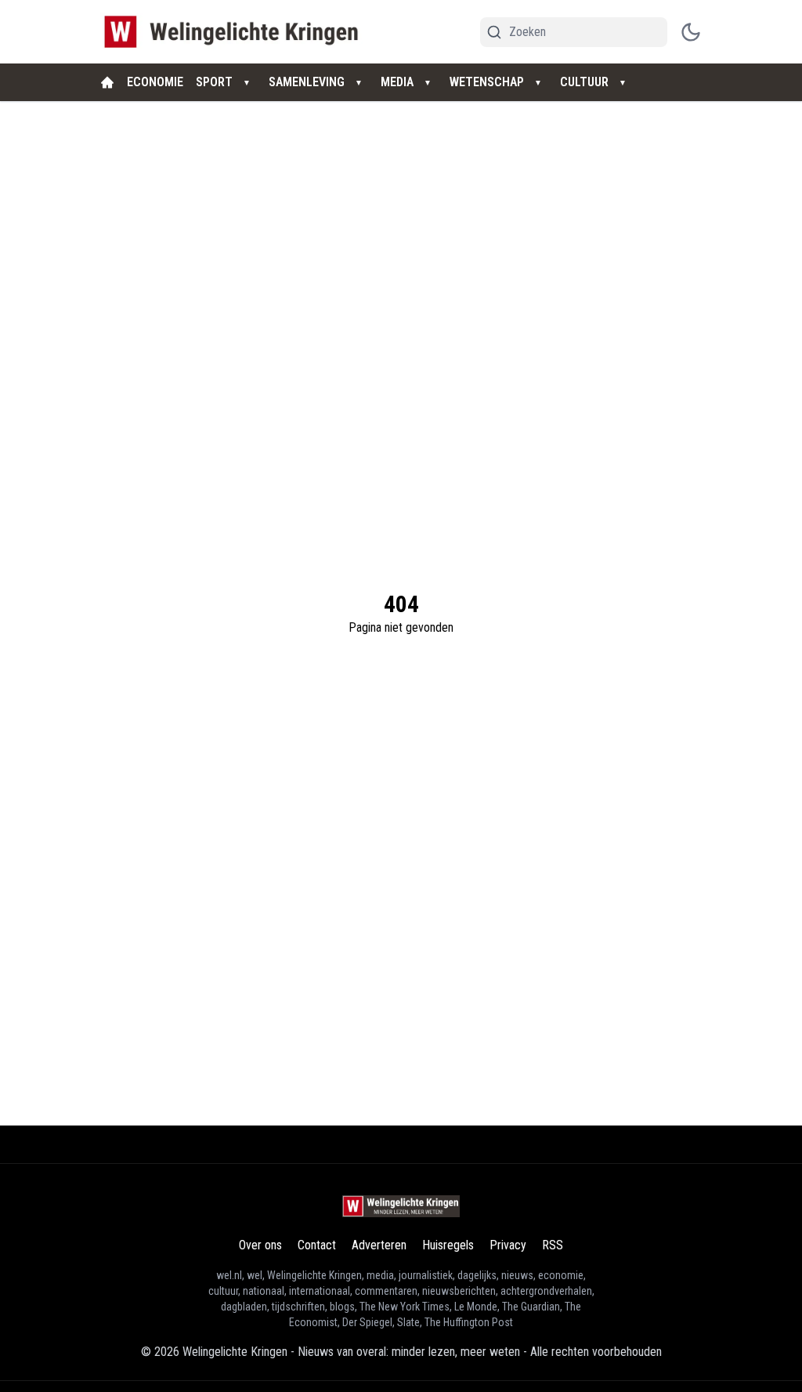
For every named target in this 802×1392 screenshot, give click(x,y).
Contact (317, 1245)
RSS (552, 1245)
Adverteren (379, 1245)
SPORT (214, 81)
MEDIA (397, 81)
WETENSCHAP (487, 81)
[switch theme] (691, 32)
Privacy (508, 1245)
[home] (107, 82)
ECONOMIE (155, 81)
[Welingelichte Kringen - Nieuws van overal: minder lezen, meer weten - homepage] (235, 32)
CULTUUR (584, 81)
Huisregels (448, 1245)
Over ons (260, 1245)
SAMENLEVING (307, 81)
